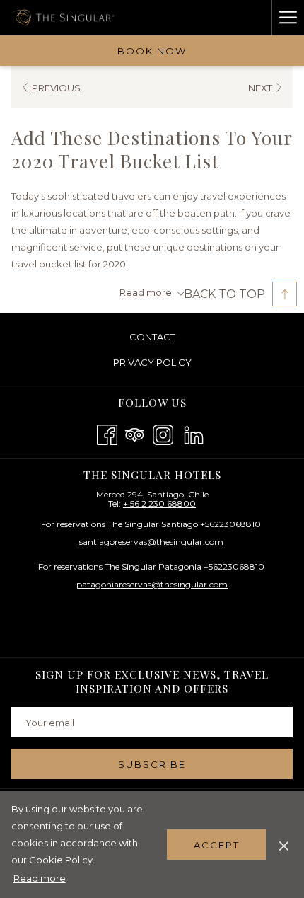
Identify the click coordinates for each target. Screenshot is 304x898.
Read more (39, 878)
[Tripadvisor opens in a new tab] (134, 432)
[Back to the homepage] (65, 18)
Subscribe (152, 764)
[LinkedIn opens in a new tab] (193, 432)
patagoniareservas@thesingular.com (152, 584)
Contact (152, 336)
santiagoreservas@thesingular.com (151, 541)
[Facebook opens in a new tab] (107, 432)
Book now (152, 51)
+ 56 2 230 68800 (159, 503)
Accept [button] (217, 845)
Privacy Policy (152, 362)
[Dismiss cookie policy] (284, 844)
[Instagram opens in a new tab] (163, 432)
